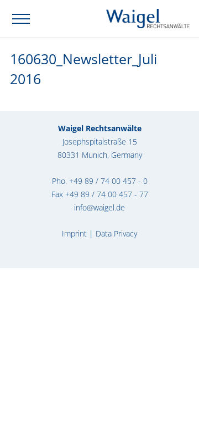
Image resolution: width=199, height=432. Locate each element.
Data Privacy (116, 233)
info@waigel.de (99, 207)
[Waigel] (148, 17)
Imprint (74, 233)
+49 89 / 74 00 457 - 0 (108, 181)
